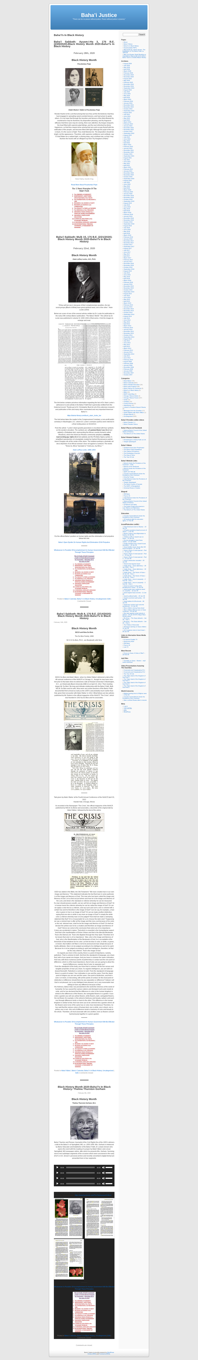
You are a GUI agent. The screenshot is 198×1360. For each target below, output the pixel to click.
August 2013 (128, 339)
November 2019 (129, 197)
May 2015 (127, 299)
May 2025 (127, 80)
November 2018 (129, 220)
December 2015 (129, 286)
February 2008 (128, 369)
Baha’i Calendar (70, 599)
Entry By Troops (129, 477)
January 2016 (128, 284)
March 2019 (127, 212)
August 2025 (128, 78)
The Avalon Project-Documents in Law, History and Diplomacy (133, 507)
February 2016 (128, 282)
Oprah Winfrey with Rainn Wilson (134, 412)
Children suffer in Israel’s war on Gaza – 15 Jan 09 (133, 537)
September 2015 (129, 292)
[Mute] (103, 1167)
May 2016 (127, 276)
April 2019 (127, 210)
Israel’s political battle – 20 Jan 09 (134, 596)
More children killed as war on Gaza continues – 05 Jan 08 (134, 610)
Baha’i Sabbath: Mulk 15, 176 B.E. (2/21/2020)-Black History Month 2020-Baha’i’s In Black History (84, 239)
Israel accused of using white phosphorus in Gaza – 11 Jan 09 (133, 586)
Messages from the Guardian (133, 410)
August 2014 (128, 316)
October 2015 (128, 290)
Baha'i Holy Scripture (130, 386)
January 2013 (128, 352)
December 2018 (129, 218)
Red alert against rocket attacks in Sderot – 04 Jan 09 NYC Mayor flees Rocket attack (134, 614)
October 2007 (128, 375)
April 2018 (127, 233)
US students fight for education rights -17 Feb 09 (133, 519)
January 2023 (128, 126)
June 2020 (127, 184)
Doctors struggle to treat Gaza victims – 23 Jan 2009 (133, 540)
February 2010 (128, 359)
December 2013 (129, 331)
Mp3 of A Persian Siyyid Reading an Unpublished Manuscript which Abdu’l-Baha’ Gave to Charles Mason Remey (134, 56)
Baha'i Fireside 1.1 (129, 422)
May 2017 (127, 254)
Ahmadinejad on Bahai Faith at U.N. (135, 439)
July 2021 (127, 159)
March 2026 (127, 71)
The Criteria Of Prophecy (131, 451)
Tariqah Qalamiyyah (130, 441)
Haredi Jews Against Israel (132, 564)
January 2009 (128, 365)
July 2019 (127, 205)
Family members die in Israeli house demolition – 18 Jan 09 (134, 544)
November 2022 (129, 129)
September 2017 (129, 246)
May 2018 (127, 231)
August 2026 (128, 63)
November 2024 (129, 86)
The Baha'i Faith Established (133, 449)
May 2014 (127, 322)
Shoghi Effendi (128, 414)
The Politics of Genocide (131, 625)
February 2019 (128, 214)
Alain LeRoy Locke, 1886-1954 (84, 450)
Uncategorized (100, 599)
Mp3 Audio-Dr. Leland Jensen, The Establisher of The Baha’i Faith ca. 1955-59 (134, 51)
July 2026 (127, 65)
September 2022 (129, 133)
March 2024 (127, 99)
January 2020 (128, 193)
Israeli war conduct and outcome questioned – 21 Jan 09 (133, 605)
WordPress (127, 712)
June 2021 (127, 161)
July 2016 (127, 273)
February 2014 (128, 327)
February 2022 (128, 146)
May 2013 (127, 344)
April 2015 (127, 301)
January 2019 (128, 216)
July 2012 (127, 356)
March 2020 (127, 190)
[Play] (57, 1167)
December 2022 (129, 127)
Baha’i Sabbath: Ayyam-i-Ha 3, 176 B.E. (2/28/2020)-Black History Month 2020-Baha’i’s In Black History (84, 44)
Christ (125, 399)
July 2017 (127, 250)
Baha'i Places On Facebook (132, 388)
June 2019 (127, 207)
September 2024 (129, 88)
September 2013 (129, 337)
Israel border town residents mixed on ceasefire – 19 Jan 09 (134, 590)
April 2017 (127, 256)
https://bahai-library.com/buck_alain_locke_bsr (84, 415)
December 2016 (129, 263)
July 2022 (127, 137)
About (125, 42)
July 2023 (127, 114)
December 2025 (129, 75)
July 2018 (127, 227)
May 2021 (127, 163)
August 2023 (128, 112)
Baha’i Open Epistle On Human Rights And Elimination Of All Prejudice (84, 542)
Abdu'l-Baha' (128, 381)
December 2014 (129, 308)
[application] (84, 1167)
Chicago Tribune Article (131, 396)
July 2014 (127, 318)
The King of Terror (129, 455)
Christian (126, 401)
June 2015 (127, 297)
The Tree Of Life (129, 457)
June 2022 (127, 139)
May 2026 (127, 67)
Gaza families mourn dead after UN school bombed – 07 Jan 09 (134, 547)
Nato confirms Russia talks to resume (135, 700)
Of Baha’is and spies (130, 504)
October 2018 (128, 222)
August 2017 (128, 248)
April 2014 (127, 324)
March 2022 (127, 144)
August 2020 (128, 180)
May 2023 (127, 118)
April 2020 (127, 188)
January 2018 (128, 239)
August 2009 (128, 361)
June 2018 (127, 229)
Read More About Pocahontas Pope (84, 185)
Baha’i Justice (99, 15)
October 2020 (128, 176)
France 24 (127, 496)
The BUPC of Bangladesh (132, 486)
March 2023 (127, 122)
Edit (108, 599)
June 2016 (127, 275)
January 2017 (128, 261)
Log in (126, 706)
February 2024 (128, 101)
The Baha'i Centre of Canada (133, 484)
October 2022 (128, 131)
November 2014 (129, 310)
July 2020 (127, 182)
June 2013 (127, 342)
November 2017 (129, 242)
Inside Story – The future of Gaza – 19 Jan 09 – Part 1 (134, 573)
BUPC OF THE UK (129, 472)
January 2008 (128, 371)
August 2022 (128, 135)
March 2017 (127, 258)
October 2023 (128, 109)
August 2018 (128, 225)
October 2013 (128, 335)
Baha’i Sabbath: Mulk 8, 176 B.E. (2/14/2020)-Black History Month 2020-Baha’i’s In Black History (84, 616)
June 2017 (127, 252)
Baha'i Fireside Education (132, 384)
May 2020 (127, 186)
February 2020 (128, 192)
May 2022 (127, 141)
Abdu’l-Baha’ (66, 1071)
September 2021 (129, 156)
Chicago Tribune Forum (131, 398)
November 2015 (129, 288)
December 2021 (129, 150)
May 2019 (127, 209)
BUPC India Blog (129, 394)
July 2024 (127, 92)
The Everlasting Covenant (132, 453)
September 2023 (129, 110)
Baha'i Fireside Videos (131, 424)
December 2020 (129, 173)
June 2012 (127, 358)
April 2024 (127, 97)
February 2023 (128, 124)
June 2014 (127, 320)
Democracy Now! (129, 641)
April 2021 (127, 165)
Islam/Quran (127, 405)
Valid (128, 708)
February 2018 (128, 237)
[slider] (109, 1167)
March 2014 (127, 325)
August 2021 (128, 158)
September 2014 (129, 314)
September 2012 (129, 354)
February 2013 (128, 350)
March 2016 (127, 280)
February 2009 (128, 363)
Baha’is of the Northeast (131, 466)
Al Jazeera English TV (130, 639)
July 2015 (127, 295)
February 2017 (128, 259)
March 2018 (127, 235)
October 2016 (128, 267)
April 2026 (127, 69)
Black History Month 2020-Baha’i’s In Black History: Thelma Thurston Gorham (84, 1088)
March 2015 (127, 303)
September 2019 (129, 201)
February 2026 (128, 73)
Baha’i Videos (128, 44)
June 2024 (127, 93)
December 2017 (129, 241)
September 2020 (129, 178)
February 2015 (128, 305)
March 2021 (127, 167)
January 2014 (128, 329)
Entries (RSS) (92, 1354)
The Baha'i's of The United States (134, 433)
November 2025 (129, 76)
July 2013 (127, 341)
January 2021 (128, 171)
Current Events (128, 403)
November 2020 (129, 175)
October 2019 (128, 199)
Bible (125, 392)
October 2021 (128, 154)
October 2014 (128, 312)
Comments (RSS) (104, 1354)
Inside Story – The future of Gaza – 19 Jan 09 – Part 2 (134, 576)
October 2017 (128, 244)
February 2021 (128, 169)
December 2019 (129, 195)
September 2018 (129, 224)
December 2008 (129, 367)
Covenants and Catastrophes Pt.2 (134, 672)
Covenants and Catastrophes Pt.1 (134, 670)
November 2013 (129, 333)
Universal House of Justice (132, 488)
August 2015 (128, 293)
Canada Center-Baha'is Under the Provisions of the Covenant (134, 474)
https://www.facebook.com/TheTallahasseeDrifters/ (93, 1195)
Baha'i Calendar (129, 382)
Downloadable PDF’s (130, 48)
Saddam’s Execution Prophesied (134, 447)
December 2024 (129, 84)
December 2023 (129, 105)
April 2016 (127, 278)
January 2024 (128, 103)
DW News (127, 494)
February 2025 (128, 82)
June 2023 (127, 116)
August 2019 (128, 203)
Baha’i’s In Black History (86, 599)
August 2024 (128, 90)
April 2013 (127, 346)
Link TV (126, 647)
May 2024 (127, 95)
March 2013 (127, 348)
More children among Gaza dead (134, 608)
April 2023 (127, 120)
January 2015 (128, 307)
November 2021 (129, 152)
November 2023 (129, 107)
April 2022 (127, 142)
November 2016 (129, 265)
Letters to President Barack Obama (135, 407)
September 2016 (129, 269)
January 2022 (128, 148)
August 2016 (128, 271)
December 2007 (129, 373)
